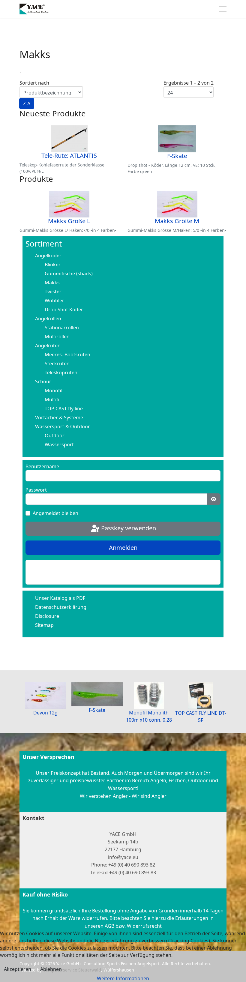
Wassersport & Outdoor (62, 426)
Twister (53, 291)
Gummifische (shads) (69, 273)
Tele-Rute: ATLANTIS (69, 155)
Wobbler (54, 300)
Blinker (53, 264)
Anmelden (123, 547)
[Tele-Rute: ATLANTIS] (69, 138)
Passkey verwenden (128, 528)
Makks (52, 282)
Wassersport (59, 444)
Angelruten (48, 345)
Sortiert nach (34, 93)
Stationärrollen (62, 327)
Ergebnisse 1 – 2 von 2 (189, 82)
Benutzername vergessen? (61, 578)
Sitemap (44, 625)
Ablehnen (51, 969)
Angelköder (48, 255)
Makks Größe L (69, 221)
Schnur (43, 381)
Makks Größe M (177, 221)
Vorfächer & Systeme (59, 417)
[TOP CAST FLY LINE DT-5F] (201, 695)
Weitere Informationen (123, 978)
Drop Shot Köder (64, 309)
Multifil (53, 399)
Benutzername (42, 466)
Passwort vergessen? (55, 566)
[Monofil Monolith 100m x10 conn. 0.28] (149, 695)
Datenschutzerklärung (60, 607)
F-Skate (177, 156)
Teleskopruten (61, 372)
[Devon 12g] (45, 695)
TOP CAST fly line (64, 408)
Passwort (36, 490)
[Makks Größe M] (177, 204)
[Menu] (222, 9)
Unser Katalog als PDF (60, 598)
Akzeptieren (17, 969)
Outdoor (54, 435)
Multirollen (57, 336)
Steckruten (57, 363)
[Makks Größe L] (69, 204)
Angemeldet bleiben (55, 513)
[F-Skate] (177, 138)
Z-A (26, 103)
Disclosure (47, 616)
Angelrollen (48, 318)
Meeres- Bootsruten (67, 354)
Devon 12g (45, 712)
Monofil (53, 390)
